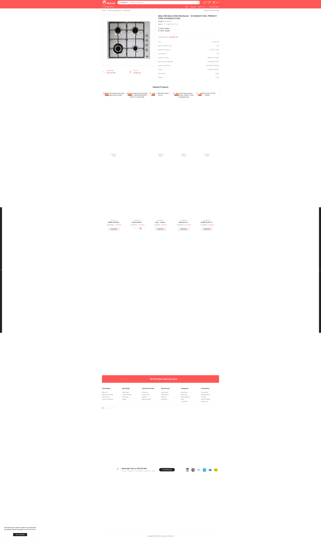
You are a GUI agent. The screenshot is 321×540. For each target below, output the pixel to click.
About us (193, 7)
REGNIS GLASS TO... (207, 222)
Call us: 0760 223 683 (134, 469)
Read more (114, 229)
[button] (140, 228)
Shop (186, 7)
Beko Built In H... (184, 222)
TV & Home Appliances (114, 10)
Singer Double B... (137, 222)
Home (104, 10)
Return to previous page (211, 10)
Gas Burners (126, 10)
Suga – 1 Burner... (160, 222)
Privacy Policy (31, 529)
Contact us (201, 7)
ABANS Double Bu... (114, 222)
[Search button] (198, 2)
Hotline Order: (110, 70)
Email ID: (135, 70)
